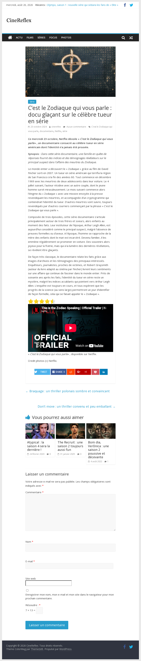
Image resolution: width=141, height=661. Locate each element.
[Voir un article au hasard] (131, 37)
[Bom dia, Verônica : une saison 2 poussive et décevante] (101, 425)
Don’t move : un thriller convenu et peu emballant (77, 406)
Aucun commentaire (76, 126)
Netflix (58, 131)
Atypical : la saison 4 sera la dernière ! (38, 446)
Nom (29, 541)
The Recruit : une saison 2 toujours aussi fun (70, 446)
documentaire (46, 131)
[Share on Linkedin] (104, 372)
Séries (41, 37)
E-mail (30, 561)
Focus (53, 37)
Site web (30, 578)
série (64, 131)
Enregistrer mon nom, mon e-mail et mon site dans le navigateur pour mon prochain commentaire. (69, 596)
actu (19, 37)
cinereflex (56, 126)
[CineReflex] (10, 37)
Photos (66, 37)
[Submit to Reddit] (71, 372)
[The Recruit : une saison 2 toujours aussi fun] (70, 425)
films (30, 37)
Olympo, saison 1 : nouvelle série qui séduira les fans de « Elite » (82, 5)
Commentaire (34, 492)
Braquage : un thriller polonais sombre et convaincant (67, 391)
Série (32, 101)
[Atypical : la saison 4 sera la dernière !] (40, 425)
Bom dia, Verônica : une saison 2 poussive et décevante (98, 449)
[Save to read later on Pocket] (95, 372)
